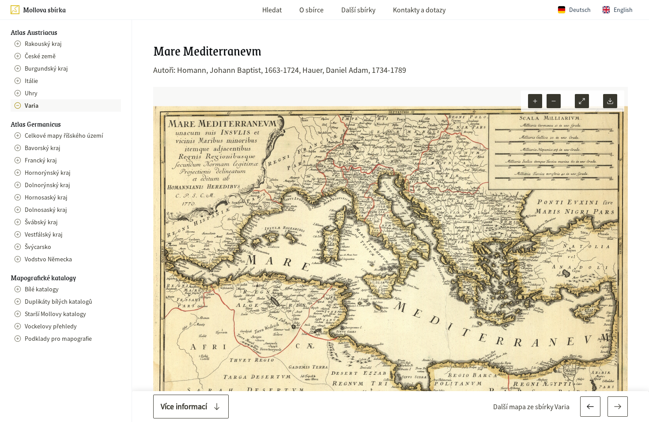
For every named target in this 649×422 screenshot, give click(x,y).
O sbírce (311, 9)
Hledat (272, 9)
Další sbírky (358, 9)
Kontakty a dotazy (419, 9)
